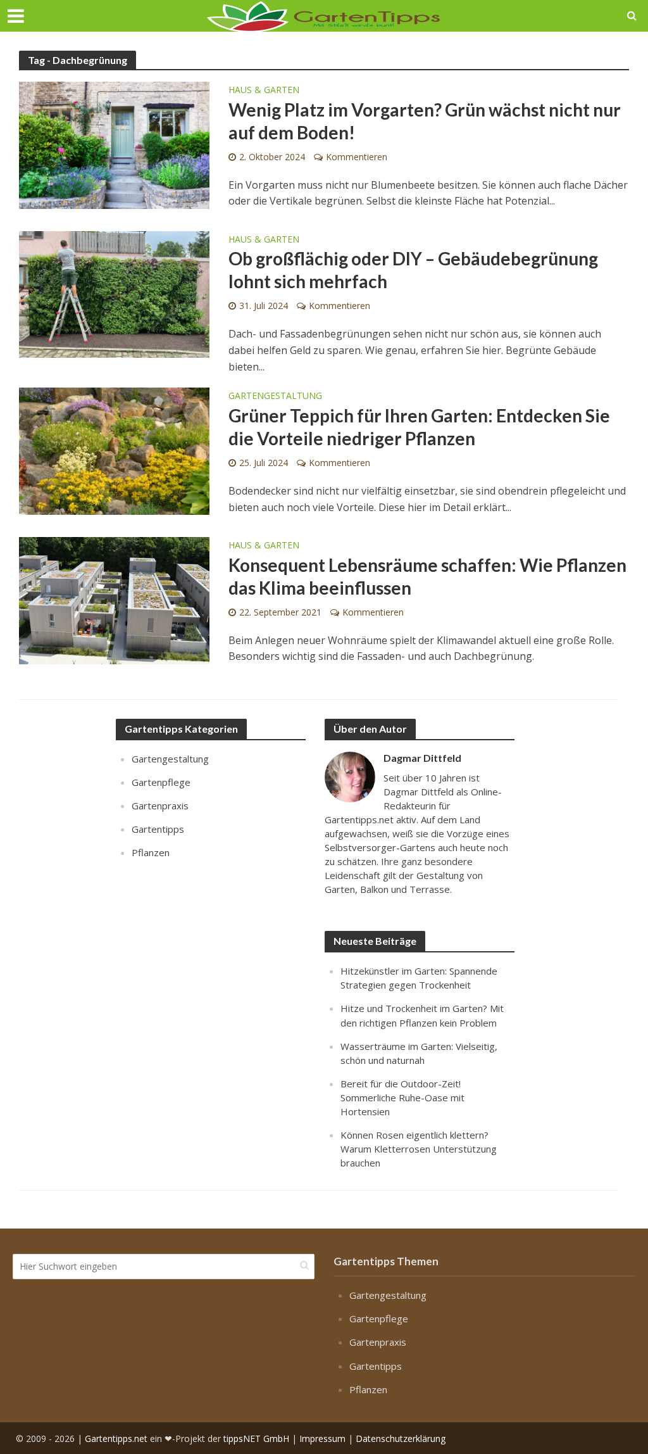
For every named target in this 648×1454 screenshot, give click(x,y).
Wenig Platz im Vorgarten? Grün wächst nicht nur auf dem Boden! (424, 121)
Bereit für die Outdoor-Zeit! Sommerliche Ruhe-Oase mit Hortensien (402, 1097)
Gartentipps (158, 829)
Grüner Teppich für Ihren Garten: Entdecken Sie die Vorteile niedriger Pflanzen (419, 427)
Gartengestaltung (275, 396)
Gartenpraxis (160, 805)
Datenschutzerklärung (401, 1438)
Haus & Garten (263, 90)
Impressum (322, 1438)
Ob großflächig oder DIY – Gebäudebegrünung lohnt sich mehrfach (413, 270)
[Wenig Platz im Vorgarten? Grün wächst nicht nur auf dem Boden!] (114, 144)
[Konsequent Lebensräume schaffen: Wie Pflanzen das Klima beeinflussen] (114, 600)
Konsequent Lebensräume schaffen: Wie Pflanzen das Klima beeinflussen (427, 576)
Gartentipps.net (116, 1438)
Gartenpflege (161, 782)
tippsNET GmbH (256, 1438)
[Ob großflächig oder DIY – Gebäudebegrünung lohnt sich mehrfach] (114, 293)
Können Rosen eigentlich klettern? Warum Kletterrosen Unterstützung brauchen (418, 1148)
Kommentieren (356, 157)
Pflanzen (151, 852)
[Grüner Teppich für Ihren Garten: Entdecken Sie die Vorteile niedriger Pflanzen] (114, 450)
